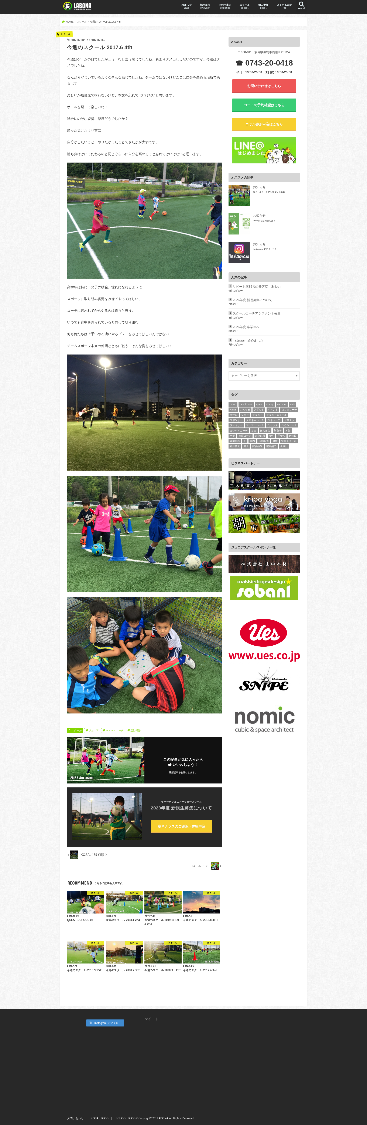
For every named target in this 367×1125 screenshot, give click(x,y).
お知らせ (186, 6)
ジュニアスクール (276, 414)
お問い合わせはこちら (264, 86)
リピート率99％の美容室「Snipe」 (257, 286)
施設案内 (205, 6)
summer (282, 404)
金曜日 (284, 446)
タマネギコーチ (255, 420)
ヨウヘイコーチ (239, 430)
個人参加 (263, 6)
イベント (273, 409)
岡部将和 (235, 441)
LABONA (162, 1118)
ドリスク (289, 420)
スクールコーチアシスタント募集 (269, 192)
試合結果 (257, 446)
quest (259, 404)
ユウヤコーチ (289, 425)
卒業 (232, 435)
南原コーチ (245, 435)
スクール (245, 6)
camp (233, 404)
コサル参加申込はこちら (264, 124)
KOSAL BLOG (100, 1118)
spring (270, 404)
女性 (271, 435)
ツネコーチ (274, 420)
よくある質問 (284, 6)
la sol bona (246, 404)
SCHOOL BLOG (126, 1118)
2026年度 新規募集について (252, 300)
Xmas (233, 409)
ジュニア (94, 730)
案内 (252, 441)
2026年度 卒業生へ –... (249, 327)
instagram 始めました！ (265, 249)
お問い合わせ (75, 1118)
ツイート (151, 1019)
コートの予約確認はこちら (264, 105)
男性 (275, 441)
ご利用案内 (225, 6)
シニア (245, 414)
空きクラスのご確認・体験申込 (181, 826)
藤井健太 (235, 446)
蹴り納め (271, 446)
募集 (287, 430)
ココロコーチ (289, 409)
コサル (233, 414)
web (292, 404)
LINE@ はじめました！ (264, 220)
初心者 (278, 430)
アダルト (259, 409)
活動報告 (135, 730)
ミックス (273, 425)
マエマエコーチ (115, 730)
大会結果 (260, 435)
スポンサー (236, 420)
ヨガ (253, 430)
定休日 (292, 435)
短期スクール (288, 441)
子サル (281, 435)
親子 (246, 446)
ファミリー (236, 425)
